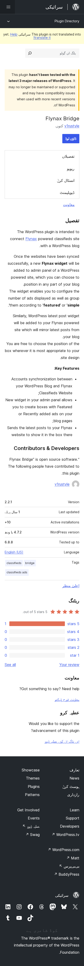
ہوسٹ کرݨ (70, 786)
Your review (69, 664)
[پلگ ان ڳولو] (30, 53)
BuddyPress (66, 874)
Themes (33, 778)
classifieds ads (17, 572)
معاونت (69, 204)
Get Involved (28, 810)
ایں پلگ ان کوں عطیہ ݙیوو (62, 741)
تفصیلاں (68, 156)
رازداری (73, 794)
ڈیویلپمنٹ (67, 192)
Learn (74, 810)
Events (34, 818)
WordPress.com (63, 849)
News (74, 778)
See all (10, 664)
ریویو (70, 168)
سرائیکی (61, 895)
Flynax (31, 238)
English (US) (14, 552)
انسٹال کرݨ (65, 180)
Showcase (31, 770)
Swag (32, 834)
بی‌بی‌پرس (69, 866)
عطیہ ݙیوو (31, 826)
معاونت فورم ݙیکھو (67, 699)
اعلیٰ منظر (70, 585)
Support (72, 818)
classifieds (14, 563)
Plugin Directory (67, 21)
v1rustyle (71, 126)
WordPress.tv (65, 834)
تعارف (74, 770)
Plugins (34, 786)
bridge (30, 563)
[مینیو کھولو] (7, 7)
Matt (72, 858)
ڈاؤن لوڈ (70, 138)
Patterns (32, 794)
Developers (69, 826)
